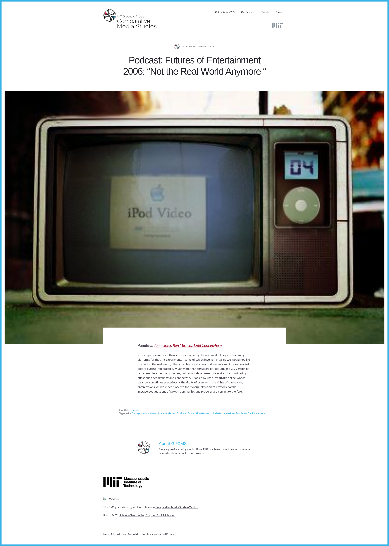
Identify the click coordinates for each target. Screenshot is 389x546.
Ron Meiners (182, 346)
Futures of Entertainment (199, 413)
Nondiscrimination (151, 534)
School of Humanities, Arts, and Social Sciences (147, 515)
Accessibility (133, 534)
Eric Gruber (182, 413)
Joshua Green (229, 413)
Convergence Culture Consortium (147, 413)
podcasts (135, 410)
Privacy (170, 534)
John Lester (162, 346)
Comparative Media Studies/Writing (176, 507)
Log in (106, 534)
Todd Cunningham (207, 346)
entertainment (169, 413)
